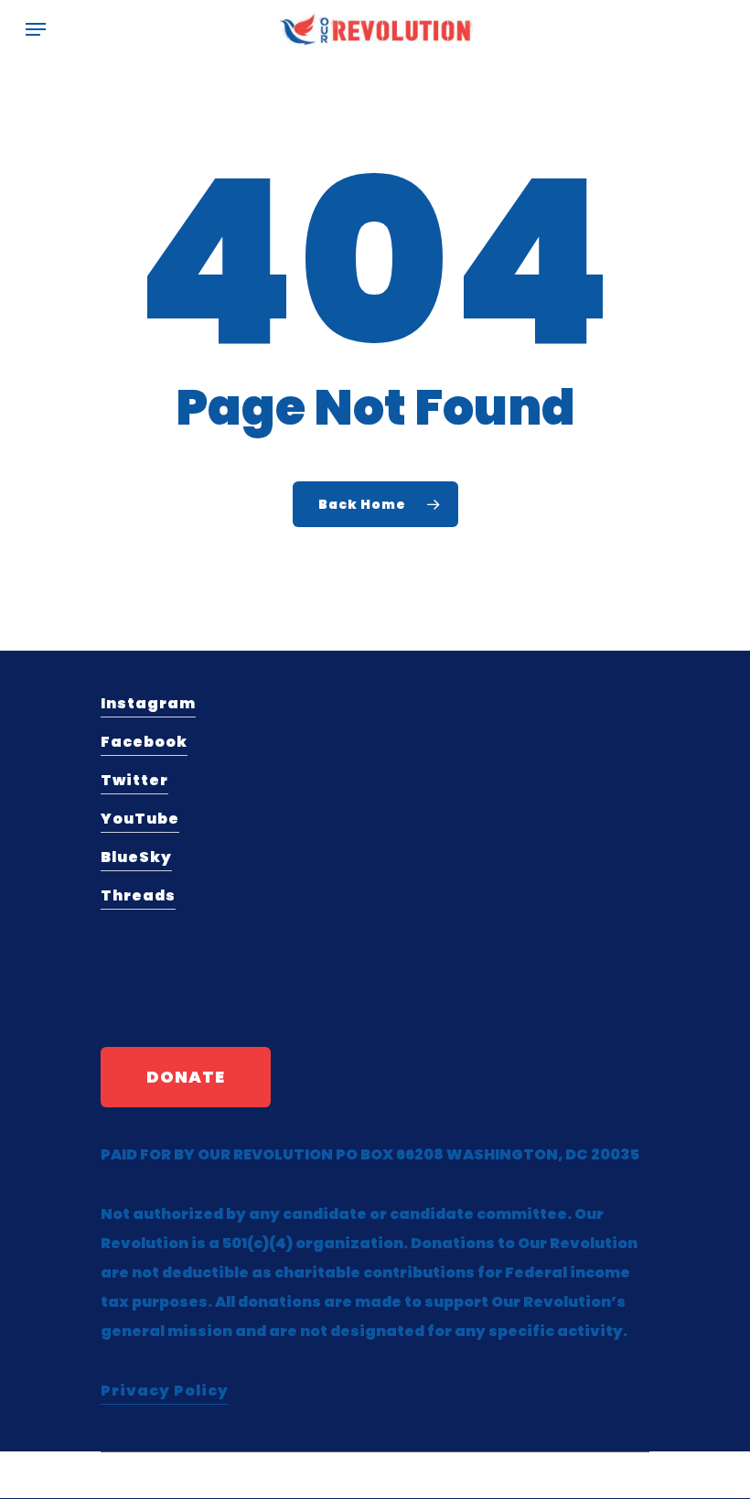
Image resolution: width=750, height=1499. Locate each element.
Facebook (144, 741)
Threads (138, 895)
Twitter (134, 780)
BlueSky (136, 857)
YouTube (140, 818)
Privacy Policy (165, 1390)
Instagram (148, 703)
